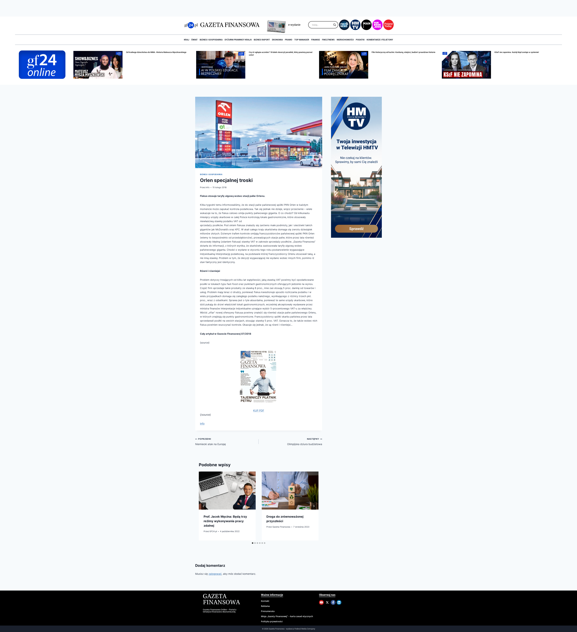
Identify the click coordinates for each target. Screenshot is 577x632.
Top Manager (301, 39)
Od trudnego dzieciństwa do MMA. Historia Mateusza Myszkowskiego (156, 52)
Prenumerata (268, 611)
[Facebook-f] (333, 602)
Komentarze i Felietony (380, 39)
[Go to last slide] (203, 506)
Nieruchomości (345, 39)
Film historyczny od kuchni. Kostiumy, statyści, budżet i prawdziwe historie (403, 52)
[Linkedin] (339, 602)
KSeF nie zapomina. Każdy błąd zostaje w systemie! (517, 52)
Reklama (265, 606)
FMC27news (328, 39)
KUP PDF (258, 410)
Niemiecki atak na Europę (210, 442)
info (207, 187)
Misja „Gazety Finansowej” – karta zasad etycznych (287, 616)
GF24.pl (213, 531)
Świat (194, 39)
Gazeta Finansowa (281, 527)
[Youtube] (321, 602)
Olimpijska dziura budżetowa (304, 442)
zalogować (215, 573)
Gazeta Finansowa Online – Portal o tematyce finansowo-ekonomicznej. (219, 610)
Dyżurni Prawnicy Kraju (238, 39)
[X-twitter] (327, 602)
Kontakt (265, 601)
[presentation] (227, 490)
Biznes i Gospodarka (211, 39)
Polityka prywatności (272, 621)
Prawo (288, 39)
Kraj (186, 39)
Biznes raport (262, 39)
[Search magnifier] (335, 25)
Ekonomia (277, 39)
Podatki (360, 39)
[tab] (252, 543)
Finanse (315, 39)
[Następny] (313, 506)
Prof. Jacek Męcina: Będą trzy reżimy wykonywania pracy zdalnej (225, 521)
